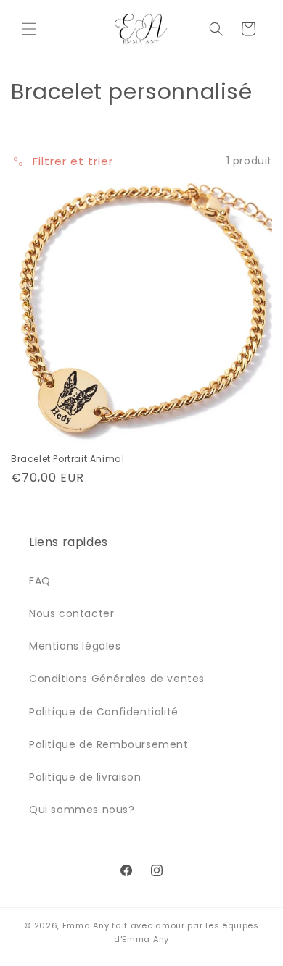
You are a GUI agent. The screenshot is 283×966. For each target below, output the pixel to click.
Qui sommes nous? (82, 809)
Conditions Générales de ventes (117, 678)
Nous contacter (71, 613)
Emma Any (86, 925)
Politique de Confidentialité (104, 712)
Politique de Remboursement (109, 744)
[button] (29, 29)
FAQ (40, 581)
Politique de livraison (85, 777)
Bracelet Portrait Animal (67, 459)
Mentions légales (75, 646)
